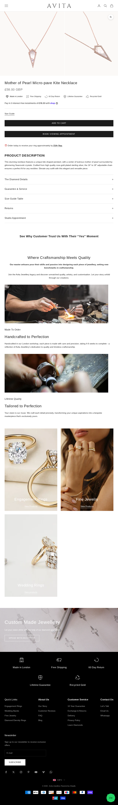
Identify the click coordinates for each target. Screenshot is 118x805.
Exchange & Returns (77, 711)
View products (30, 592)
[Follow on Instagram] (21, 772)
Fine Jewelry (10, 715)
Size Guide (10, 113)
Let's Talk (104, 706)
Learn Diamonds (75, 725)
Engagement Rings (13, 706)
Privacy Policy (74, 720)
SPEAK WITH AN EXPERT (22, 638)
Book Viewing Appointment (59, 134)
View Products (30, 506)
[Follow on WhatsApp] (51, 772)
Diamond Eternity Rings (15, 720)
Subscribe (15, 762)
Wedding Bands (12, 711)
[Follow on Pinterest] (28, 772)
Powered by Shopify (68, 786)
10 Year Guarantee (76, 706)
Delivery (71, 715)
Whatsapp (105, 715)
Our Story (42, 706)
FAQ (40, 715)
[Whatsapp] (110, 798)
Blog (40, 720)
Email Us (104, 711)
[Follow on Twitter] (13, 772)
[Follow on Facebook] (6, 772)
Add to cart (59, 123)
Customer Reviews (46, 711)
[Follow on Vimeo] (43, 772)
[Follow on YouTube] (36, 772)
